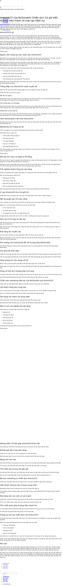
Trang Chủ (6, 563)
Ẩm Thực (5, 565)
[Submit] (3, 575)
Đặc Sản (5, 22)
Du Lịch (5, 566)
